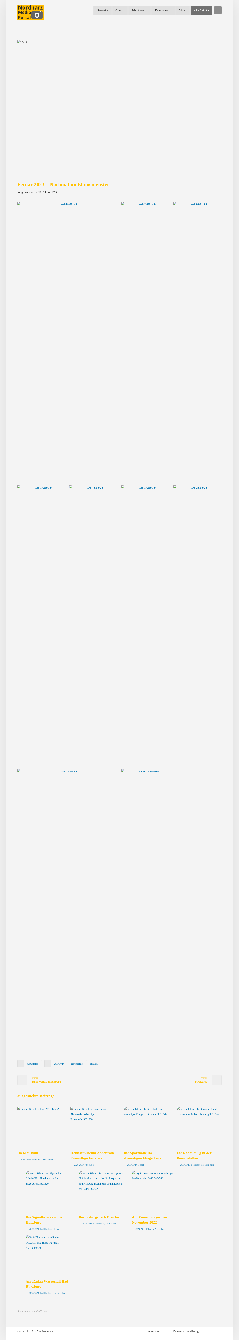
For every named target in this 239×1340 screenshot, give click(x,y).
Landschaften (59, 1293)
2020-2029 (59, 1063)
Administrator (33, 1063)
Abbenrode (89, 1164)
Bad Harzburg (197, 1164)
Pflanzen (94, 1063)
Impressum (153, 1331)
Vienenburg (160, 1229)
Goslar (141, 1164)
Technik (57, 1229)
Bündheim (111, 1223)
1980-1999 (26, 1159)
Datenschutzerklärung (186, 1331)
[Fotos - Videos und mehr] (30, 12)
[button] (218, 10)
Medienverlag (45, 1331)
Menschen (36, 1159)
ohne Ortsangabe (76, 1063)
